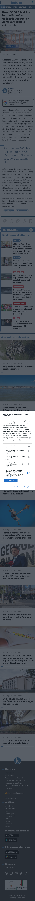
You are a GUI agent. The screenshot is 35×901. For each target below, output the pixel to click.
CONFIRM (10, 480)
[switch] (28, 451)
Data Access (17, 487)
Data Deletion (7, 487)
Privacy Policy (28, 487)
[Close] (31, 414)
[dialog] (17, 450)
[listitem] (17, 446)
